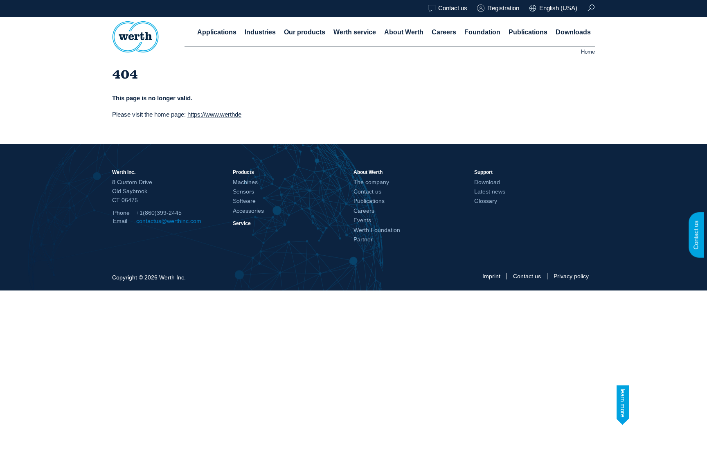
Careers (444, 32)
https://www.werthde (214, 114)
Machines (245, 182)
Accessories (248, 210)
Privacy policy (571, 276)
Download (487, 182)
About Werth (403, 32)
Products (243, 172)
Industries (260, 32)
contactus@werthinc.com (168, 221)
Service (242, 223)
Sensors (243, 191)
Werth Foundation (377, 230)
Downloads (573, 32)
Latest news (489, 191)
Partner (363, 239)
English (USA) (558, 8)
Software (244, 201)
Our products (304, 32)
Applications (216, 32)
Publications (528, 32)
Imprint (491, 276)
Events (362, 220)
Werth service (354, 32)
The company (371, 182)
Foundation (482, 32)
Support (483, 172)
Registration (503, 8)
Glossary (485, 201)
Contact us (452, 8)
